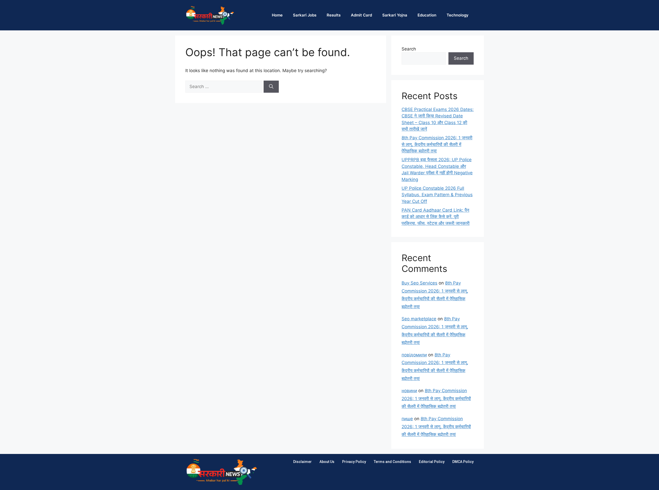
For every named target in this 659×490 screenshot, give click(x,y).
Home (277, 15)
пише (407, 418)
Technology (458, 15)
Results (334, 15)
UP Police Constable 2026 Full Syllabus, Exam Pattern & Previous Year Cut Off (437, 195)
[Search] (271, 87)
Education (427, 15)
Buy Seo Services (419, 283)
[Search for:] (224, 86)
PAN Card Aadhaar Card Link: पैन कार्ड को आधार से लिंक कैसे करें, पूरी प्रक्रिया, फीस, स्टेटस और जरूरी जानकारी (436, 217)
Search (409, 48)
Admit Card (361, 15)
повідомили (414, 354)
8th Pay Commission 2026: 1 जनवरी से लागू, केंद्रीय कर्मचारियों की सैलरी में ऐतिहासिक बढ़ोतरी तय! (437, 144)
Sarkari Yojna (394, 15)
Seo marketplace (419, 318)
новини (409, 390)
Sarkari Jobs (304, 15)
